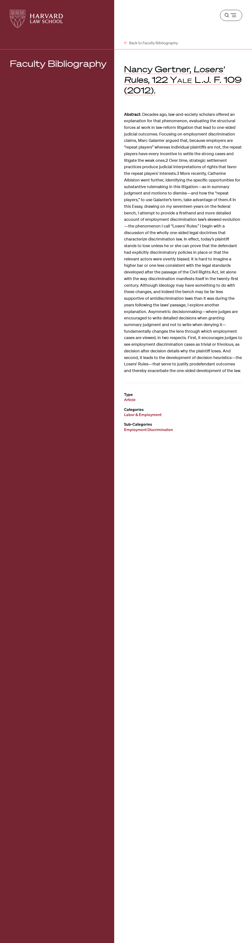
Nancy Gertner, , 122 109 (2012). (183, 79)
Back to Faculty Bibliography (153, 42)
